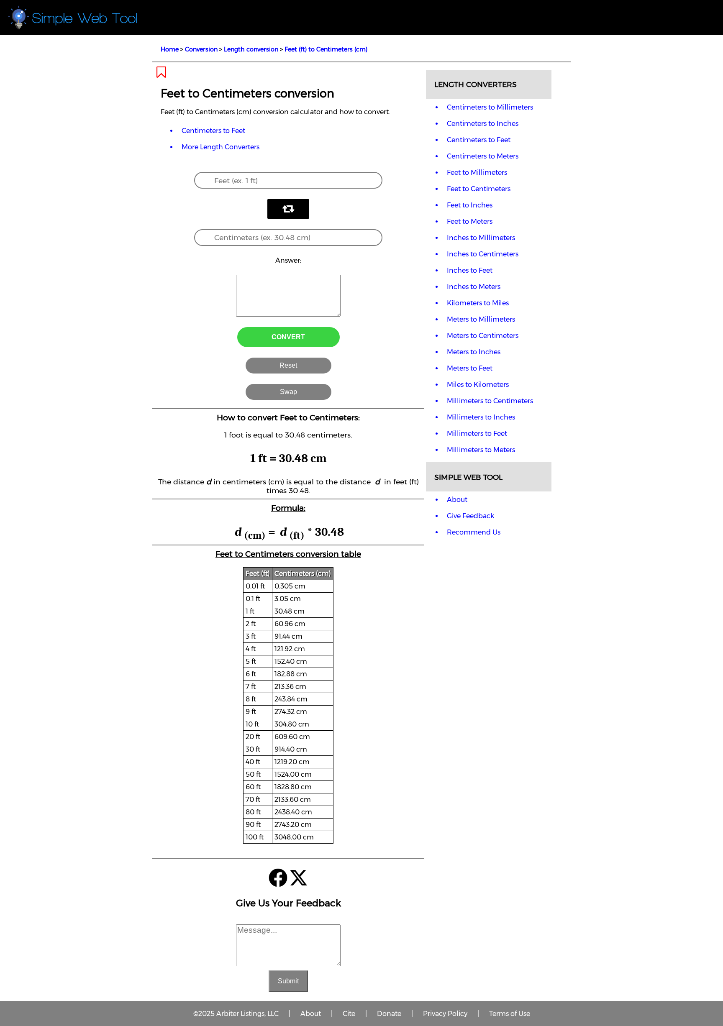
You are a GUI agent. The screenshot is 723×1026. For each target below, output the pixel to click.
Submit (288, 981)
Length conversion (251, 49)
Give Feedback (470, 516)
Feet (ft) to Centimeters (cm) (326, 49)
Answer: (288, 260)
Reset (288, 365)
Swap (288, 391)
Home (170, 49)
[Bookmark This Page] (161, 74)
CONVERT (288, 336)
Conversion (201, 49)
